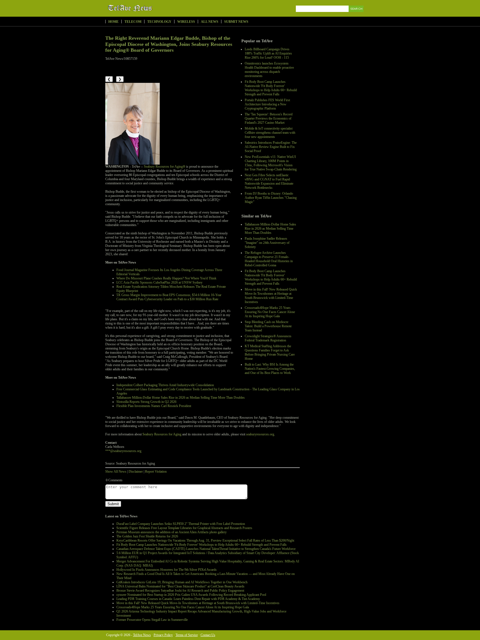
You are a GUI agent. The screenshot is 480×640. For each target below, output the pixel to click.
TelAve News (146, 8)
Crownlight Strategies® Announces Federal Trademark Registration (268, 338)
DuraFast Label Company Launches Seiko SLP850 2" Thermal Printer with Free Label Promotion (180, 524)
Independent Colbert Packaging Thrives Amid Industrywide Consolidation (165, 385)
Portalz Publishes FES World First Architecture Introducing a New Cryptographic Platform (267, 104)
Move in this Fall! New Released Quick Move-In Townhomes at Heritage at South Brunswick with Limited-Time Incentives (271, 295)
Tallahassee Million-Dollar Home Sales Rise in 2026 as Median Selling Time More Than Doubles (270, 228)
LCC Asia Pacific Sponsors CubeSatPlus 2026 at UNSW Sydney (159, 282)
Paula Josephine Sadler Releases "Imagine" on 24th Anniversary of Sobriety (267, 243)
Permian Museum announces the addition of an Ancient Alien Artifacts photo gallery (171, 532)
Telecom (132, 22)
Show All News (115, 471)
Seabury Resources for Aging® (164, 166)
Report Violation (156, 471)
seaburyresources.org (260, 434)
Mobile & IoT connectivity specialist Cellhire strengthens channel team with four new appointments (270, 132)
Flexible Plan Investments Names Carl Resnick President (153, 406)
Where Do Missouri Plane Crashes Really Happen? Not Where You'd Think (166, 278)
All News (209, 22)
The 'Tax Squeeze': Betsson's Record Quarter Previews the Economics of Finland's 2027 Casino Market (268, 118)
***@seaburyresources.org (123, 451)
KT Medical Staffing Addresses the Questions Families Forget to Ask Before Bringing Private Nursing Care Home (270, 352)
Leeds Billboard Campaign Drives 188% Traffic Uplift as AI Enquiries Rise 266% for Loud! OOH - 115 (268, 53)
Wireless (186, 22)
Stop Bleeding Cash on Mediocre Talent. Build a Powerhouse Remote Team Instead (268, 326)
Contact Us (208, 635)
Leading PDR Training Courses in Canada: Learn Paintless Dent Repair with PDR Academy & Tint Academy (188, 599)
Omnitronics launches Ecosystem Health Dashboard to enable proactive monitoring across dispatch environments (269, 69)
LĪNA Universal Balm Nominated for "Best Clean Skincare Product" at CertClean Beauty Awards (180, 586)
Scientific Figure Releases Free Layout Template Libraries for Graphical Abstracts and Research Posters (184, 528)
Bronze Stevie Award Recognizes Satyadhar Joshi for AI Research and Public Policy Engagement (180, 590)
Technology (159, 22)
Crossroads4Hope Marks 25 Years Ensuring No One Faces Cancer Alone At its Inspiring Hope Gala (270, 312)
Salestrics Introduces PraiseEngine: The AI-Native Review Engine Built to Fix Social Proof (271, 147)
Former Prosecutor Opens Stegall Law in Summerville (152, 620)
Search (356, 15)
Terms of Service (187, 635)
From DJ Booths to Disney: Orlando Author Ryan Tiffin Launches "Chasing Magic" (271, 198)
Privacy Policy (163, 635)
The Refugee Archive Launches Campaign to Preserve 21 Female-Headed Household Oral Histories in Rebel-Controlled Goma (269, 259)
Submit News (236, 22)
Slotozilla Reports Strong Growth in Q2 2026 (146, 402)
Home (113, 22)
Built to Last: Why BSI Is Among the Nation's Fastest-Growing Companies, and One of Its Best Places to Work (270, 369)
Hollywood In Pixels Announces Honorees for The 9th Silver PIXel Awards (166, 570)
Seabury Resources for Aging (161, 434)
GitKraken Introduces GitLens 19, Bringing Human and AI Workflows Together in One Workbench (182, 582)
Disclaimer (136, 471)
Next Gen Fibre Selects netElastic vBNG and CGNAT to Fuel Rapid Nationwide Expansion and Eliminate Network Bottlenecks (269, 181)
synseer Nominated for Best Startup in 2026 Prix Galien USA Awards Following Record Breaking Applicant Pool (191, 595)
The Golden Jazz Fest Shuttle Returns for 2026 (147, 536)
